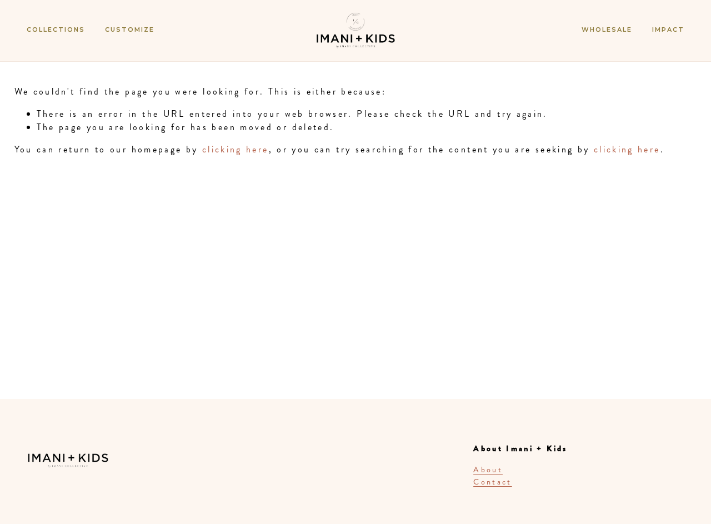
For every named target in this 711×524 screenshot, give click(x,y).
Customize (129, 29)
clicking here (235, 149)
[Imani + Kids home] (355, 41)
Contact (492, 481)
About (488, 469)
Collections (56, 29)
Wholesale (607, 29)
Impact (668, 29)
